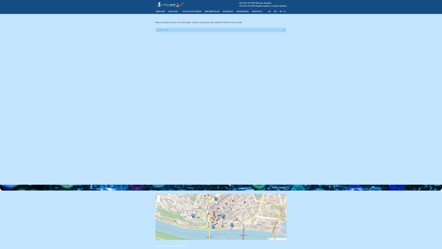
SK (269, 11)
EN (275, 11)
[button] (178, 11)
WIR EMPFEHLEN (212, 11)
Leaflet (271, 239)
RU (281, 11)
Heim (274, 187)
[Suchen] (284, 11)
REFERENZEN (243, 11)
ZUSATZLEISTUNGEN (192, 11)
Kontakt (283, 187)
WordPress (180, 246)
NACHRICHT (228, 11)
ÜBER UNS (160, 11)
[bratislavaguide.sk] (169, 4)
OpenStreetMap (281, 239)
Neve (157, 246)
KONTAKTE (257, 11)
